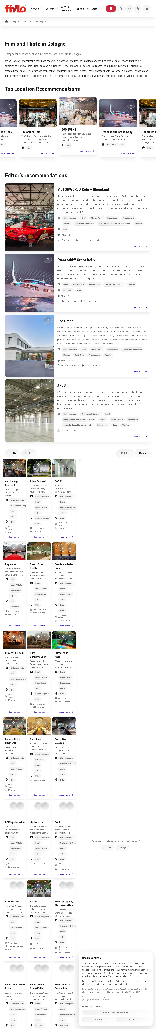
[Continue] (150, 120)
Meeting (138, 223)
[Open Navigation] (147, 8)
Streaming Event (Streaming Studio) (77, 425)
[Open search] (121, 8)
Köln (28, 148)
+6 (36, 513)
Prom (115, 425)
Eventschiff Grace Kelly (117, 131)
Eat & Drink (79, 355)
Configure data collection (115, 1012)
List (31, 453)
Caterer (50, 8)
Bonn (62, 605)
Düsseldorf (111, 145)
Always (122, 847)
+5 (12, 685)
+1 (12, 775)
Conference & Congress (84, 223)
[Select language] (138, 8)
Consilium (35, 739)
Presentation (112, 218)
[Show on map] (14, 464)
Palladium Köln (30, 131)
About (95, 8)
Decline (98, 1019)
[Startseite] (6, 21)
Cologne (15, 21)
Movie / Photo (96, 218)
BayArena (10, 564)
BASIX (58, 481)
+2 (36, 600)
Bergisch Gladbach (42, 518)
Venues (35, 8)
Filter (127, 453)
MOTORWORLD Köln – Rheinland (83, 189)
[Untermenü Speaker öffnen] (88, 8)
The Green (65, 321)
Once (108, 847)
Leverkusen (15, 607)
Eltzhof (34, 901)
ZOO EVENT (69, 129)
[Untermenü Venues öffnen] (41, 8)
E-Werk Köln (12, 901)
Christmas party (70, 218)
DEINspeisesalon (15, 822)
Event (84, 218)
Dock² (58, 822)
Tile (15, 453)
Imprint (99, 1006)
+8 (36, 933)
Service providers (66, 9)
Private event (128, 218)
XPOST (62, 385)
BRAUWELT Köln (14, 653)
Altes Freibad (38, 481)
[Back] (5, 120)
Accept (132, 1019)
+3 (61, 513)
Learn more (45, 153)
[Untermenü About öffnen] (101, 8)
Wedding (66, 223)
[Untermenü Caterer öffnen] (56, 8)
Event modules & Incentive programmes (114, 223)
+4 (12, 517)
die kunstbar (37, 822)
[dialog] (116, 989)
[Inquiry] (111, 8)
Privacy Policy (87, 1006)
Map (145, 453)
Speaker (81, 8)
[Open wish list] (129, 8)
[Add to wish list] (11, 105)
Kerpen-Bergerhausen (43, 694)
